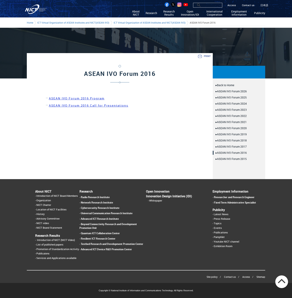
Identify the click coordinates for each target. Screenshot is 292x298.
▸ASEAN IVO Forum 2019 (231, 134)
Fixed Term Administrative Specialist (235, 202)
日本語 (264, 5)
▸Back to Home (225, 85)
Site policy (212, 276)
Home (30, 22)
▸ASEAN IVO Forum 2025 (231, 97)
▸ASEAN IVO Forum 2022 (231, 116)
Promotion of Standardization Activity (57, 249)
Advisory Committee (48, 218)
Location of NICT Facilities (51, 209)
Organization (43, 200)
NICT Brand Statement (49, 227)
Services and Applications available (56, 258)
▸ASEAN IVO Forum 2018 (231, 140)
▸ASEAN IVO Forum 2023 (231, 110)
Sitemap (260, 276)
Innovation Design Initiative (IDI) (169, 196)
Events (218, 228)
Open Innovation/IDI (190, 13)
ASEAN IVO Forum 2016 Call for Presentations (88, 105)
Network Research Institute (97, 202)
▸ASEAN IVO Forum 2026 (231, 91)
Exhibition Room (223, 246)
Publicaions (42, 253)
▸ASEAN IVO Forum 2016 (231, 153)
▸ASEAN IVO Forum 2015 (231, 159)
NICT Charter (43, 205)
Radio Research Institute (95, 197)
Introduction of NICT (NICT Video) (56, 240)
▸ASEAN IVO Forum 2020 (231, 128)
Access (231, 5)
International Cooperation (214, 13)
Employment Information (239, 13)
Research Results (169, 13)
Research (151, 12)
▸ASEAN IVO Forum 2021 (231, 122)
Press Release (222, 219)
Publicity (259, 12)
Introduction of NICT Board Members (57, 196)
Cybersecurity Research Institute (100, 208)
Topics (217, 223)
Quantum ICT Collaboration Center (100, 233)
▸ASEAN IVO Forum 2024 (231, 103)
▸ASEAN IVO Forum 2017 (231, 146)
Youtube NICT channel (226, 241)
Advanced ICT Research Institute (100, 219)
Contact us (248, 5)
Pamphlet (219, 237)
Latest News (221, 214)
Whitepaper (155, 200)
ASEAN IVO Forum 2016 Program (76, 98)
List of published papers (49, 244)
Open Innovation (157, 191)
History (40, 214)
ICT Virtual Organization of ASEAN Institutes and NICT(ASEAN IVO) (73, 22)
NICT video (42, 223)
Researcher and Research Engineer (234, 197)
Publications (221, 232)
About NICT (136, 13)
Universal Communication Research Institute (106, 213)
